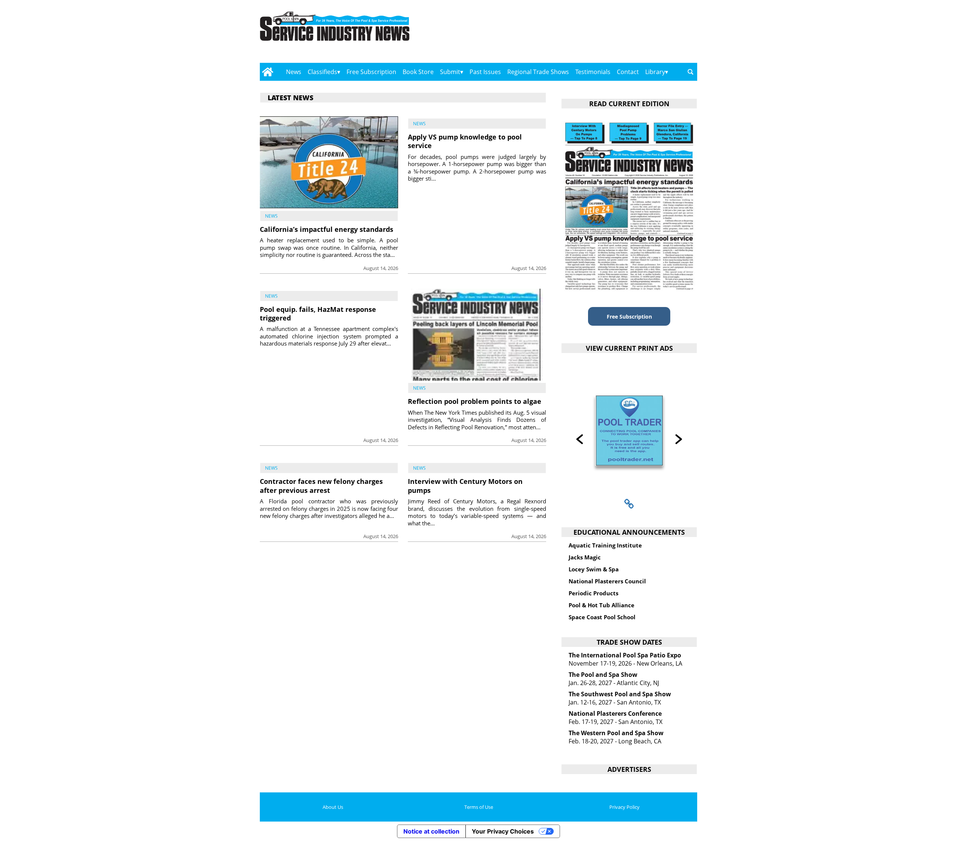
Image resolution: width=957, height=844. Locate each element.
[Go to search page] (690, 71)
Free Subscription (371, 72)
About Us (333, 807)
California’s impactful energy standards (326, 229)
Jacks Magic (585, 557)
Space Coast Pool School (602, 617)
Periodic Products (593, 593)
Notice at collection (431, 831)
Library (655, 72)
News (293, 72)
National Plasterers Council (607, 581)
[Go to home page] (267, 71)
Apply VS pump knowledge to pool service (465, 141)
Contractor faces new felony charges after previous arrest (321, 485)
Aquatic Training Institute (605, 545)
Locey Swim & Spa (594, 569)
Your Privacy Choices (503, 831)
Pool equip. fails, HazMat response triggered (318, 313)
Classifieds (322, 72)
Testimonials (592, 72)
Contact (628, 72)
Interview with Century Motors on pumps (465, 485)
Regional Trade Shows (538, 72)
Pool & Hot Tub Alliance (601, 605)
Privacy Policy (624, 807)
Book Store (418, 72)
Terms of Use (478, 807)
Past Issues (485, 72)
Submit (450, 72)
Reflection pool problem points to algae (474, 401)
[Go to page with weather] (632, 33)
